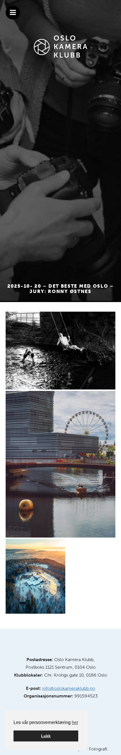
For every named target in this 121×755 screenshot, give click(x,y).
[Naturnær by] (35, 576)
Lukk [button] (46, 736)
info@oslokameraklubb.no (68, 688)
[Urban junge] (60, 464)
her (75, 722)
